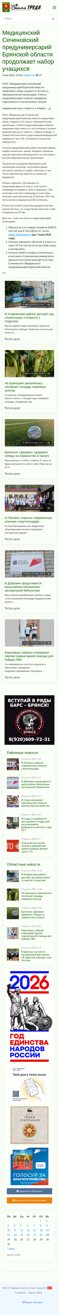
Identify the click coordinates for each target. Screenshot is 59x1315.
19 (21, 1235)
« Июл (10, 1249)
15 (41, 1230)
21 (34, 1235)
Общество (29, 75)
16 (47, 1230)
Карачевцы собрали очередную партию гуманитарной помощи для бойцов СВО (29, 656)
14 (34, 1230)
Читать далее (12, 338)
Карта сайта (35, 1292)
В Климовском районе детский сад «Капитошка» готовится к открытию (29, 317)
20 (28, 1235)
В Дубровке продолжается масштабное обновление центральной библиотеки (23, 587)
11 (15, 1230)
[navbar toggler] (54, 7)
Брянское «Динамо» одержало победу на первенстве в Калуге (27, 454)
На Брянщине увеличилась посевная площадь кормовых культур (25, 387)
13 (28, 1230)
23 (47, 1235)
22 (41, 1235)
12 (21, 1230)
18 (15, 1235)
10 (8, 1230)
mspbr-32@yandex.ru (19, 234)
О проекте (20, 1292)
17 (8, 1235)
